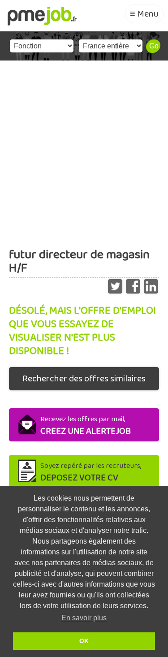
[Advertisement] (84, 149)
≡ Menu (144, 14)
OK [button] (84, 640)
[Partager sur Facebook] (133, 284)
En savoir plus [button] (84, 618)
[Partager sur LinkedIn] (151, 284)
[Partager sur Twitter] (115, 284)
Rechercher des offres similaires (84, 379)
